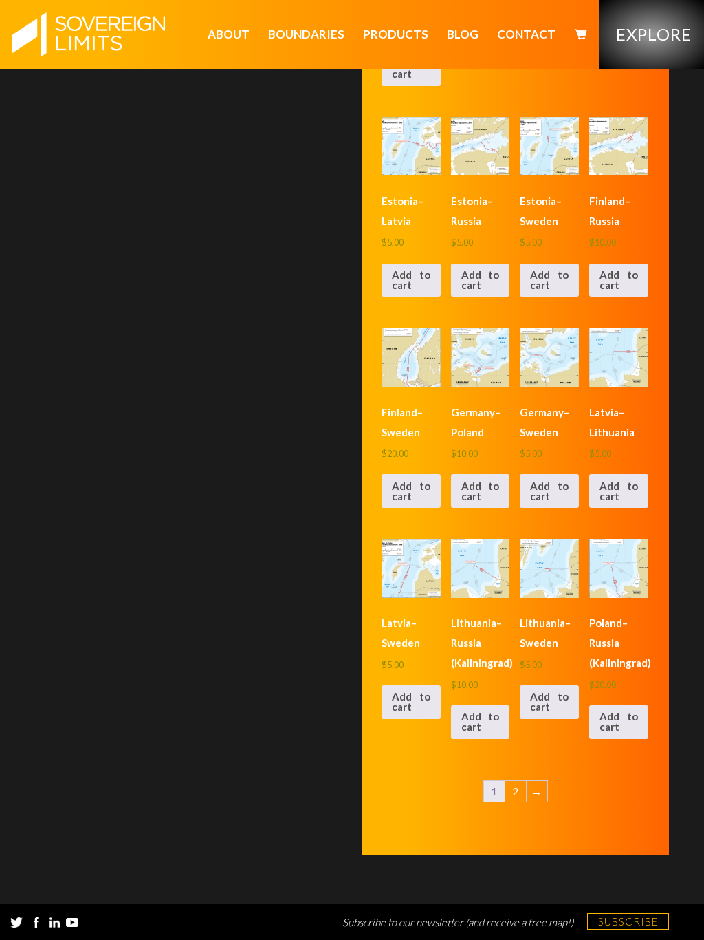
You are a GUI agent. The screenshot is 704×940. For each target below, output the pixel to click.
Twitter (16, 922)
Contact (526, 34)
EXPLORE (654, 34)
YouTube (72, 922)
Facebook (36, 922)
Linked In (54, 922)
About (229, 34)
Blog (462, 34)
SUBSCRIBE (628, 921)
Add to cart (411, 68)
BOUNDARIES (306, 34)
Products (395, 34)
